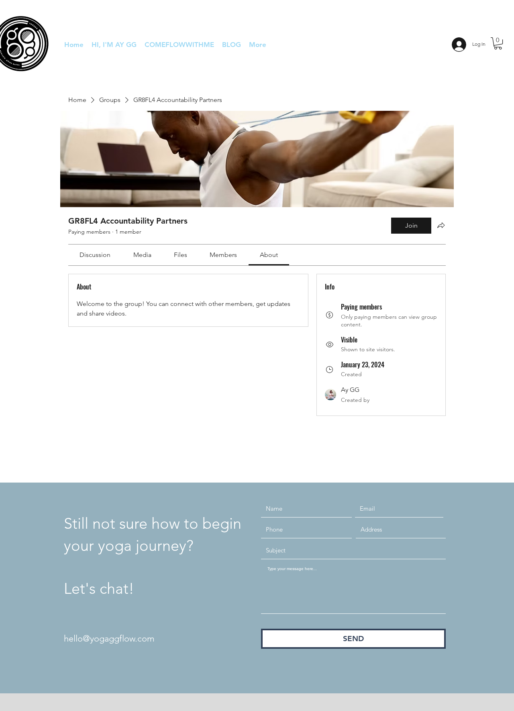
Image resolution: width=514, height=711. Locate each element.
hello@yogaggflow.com (109, 638)
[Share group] (441, 225)
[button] (498, 43)
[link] (95, 255)
